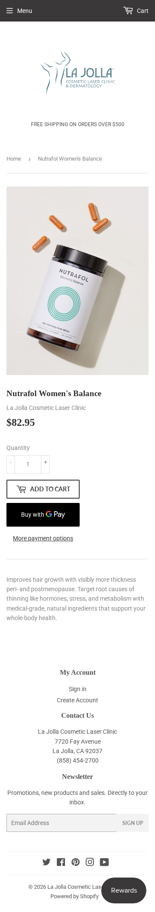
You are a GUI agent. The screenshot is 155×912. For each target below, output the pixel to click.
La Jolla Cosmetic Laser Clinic (84, 887)
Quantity (18, 447)
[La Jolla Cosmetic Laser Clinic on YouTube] (104, 863)
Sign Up (132, 823)
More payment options (43, 538)
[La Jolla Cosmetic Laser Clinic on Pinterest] (75, 863)
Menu (24, 10)
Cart (142, 10)
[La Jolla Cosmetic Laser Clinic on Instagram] (90, 863)
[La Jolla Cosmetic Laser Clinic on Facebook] (60, 863)
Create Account (77, 700)
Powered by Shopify (74, 896)
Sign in (78, 689)
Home (13, 158)
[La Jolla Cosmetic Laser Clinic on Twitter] (46, 863)
